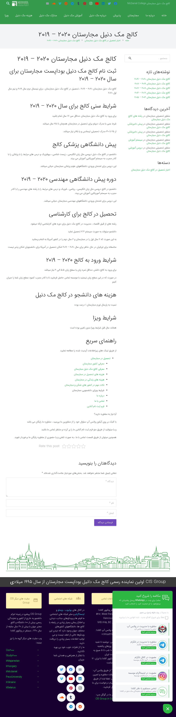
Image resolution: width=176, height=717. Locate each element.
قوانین (132, 617)
